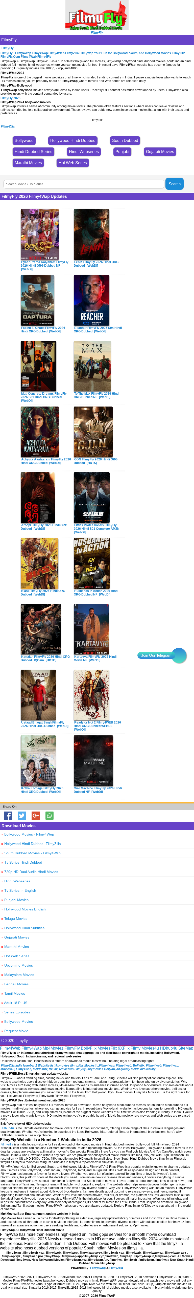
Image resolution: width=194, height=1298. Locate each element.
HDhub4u (168, 1048)
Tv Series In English (18, 890)
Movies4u (150, 1048)
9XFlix (124, 1048)
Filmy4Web (10, 1048)
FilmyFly (9, 40)
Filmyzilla (7, 1144)
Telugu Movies (14, 919)
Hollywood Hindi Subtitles (22, 928)
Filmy (135, 1048)
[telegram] (178, 655)
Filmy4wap (98, 1268)
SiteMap (185, 1048)
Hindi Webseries (15, 881)
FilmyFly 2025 (10, 98)
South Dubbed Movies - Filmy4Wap (31, 853)
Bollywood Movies (17, 1021)
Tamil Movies (13, 993)
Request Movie (14, 1031)
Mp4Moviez (53, 1048)
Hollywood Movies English (23, 909)
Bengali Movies (15, 984)
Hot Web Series (15, 956)
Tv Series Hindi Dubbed (21, 862)
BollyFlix (88, 1048)
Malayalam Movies (17, 975)
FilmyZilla (116, 1268)
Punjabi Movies (15, 900)
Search (175, 184)
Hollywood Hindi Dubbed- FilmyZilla (31, 844)
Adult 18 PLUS (14, 1003)
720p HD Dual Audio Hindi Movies (29, 872)
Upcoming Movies (17, 965)
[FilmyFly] (97, 29)
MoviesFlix (107, 1048)
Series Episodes (15, 1012)
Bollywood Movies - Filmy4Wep (27, 834)
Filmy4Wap (31, 1048)
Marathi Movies (15, 947)
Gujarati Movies (15, 937)
